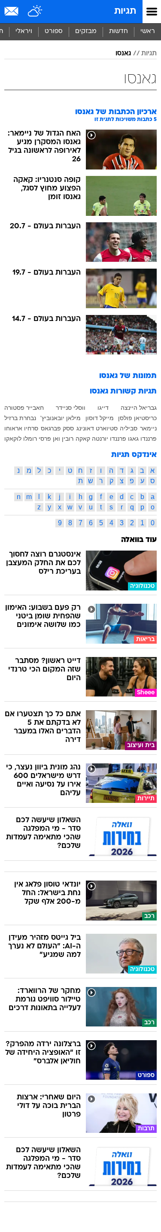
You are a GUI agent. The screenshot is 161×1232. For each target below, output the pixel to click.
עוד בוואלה (139, 540)
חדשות (118, 31)
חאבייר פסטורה (24, 407)
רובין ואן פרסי (56, 438)
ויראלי (23, 31)
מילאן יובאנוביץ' (60, 418)
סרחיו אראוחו (21, 428)
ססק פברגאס (57, 428)
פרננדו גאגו (142, 438)
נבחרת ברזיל (20, 418)
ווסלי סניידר (70, 407)
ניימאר (148, 428)
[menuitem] (118, 31)
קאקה (83, 438)
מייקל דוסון (99, 418)
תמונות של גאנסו (128, 376)
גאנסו (123, 53)
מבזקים (86, 31)
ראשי (147, 31)
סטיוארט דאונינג (97, 428)
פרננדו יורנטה (109, 438)
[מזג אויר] (35, 11)
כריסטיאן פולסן (137, 418)
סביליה (128, 428)
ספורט (54, 31)
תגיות (125, 11)
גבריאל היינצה (139, 407)
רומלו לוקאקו (20, 438)
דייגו (103, 407)
